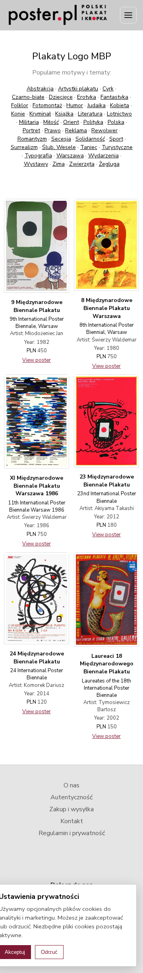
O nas (71, 785)
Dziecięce (61, 97)
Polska (116, 122)
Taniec (88, 147)
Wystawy (36, 164)
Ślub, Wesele (59, 147)
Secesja (61, 139)
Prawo (52, 130)
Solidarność (90, 139)
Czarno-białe (28, 97)
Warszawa (70, 155)
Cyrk (108, 88)
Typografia (38, 155)
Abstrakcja (40, 88)
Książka (64, 114)
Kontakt (71, 821)
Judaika (96, 105)
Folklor (19, 105)
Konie (18, 114)
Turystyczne (117, 147)
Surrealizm (24, 147)
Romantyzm (32, 139)
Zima (58, 164)
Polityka (93, 122)
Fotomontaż (47, 105)
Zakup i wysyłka (71, 809)
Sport (116, 139)
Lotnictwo (119, 114)
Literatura (90, 114)
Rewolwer (104, 130)
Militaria (29, 122)
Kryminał (40, 114)
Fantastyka (114, 97)
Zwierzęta (82, 164)
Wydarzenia (103, 155)
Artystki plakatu (78, 88)
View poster (36, 360)
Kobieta (119, 105)
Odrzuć (49, 952)
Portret (31, 130)
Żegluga (109, 164)
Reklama (76, 130)
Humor (74, 105)
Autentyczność (71, 797)
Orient (71, 122)
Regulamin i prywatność (72, 833)
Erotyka (86, 97)
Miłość (51, 122)
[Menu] (128, 15)
